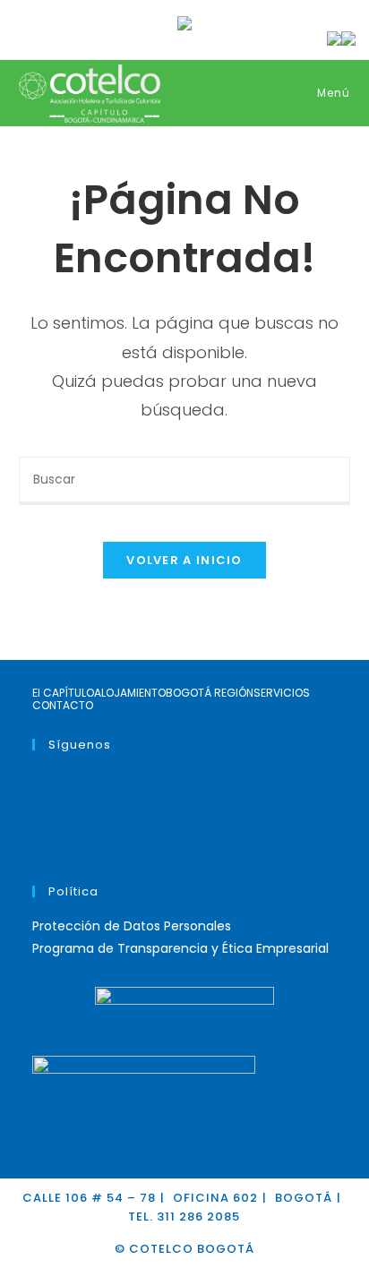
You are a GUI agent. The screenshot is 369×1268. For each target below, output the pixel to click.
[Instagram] (37, 824)
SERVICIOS (281, 693)
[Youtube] (37, 846)
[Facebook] (37, 801)
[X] (37, 779)
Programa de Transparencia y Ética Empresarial (180, 948)
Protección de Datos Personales (131, 926)
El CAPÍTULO (63, 693)
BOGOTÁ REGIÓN (209, 693)
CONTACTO (62, 705)
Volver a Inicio (184, 560)
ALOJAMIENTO (130, 693)
